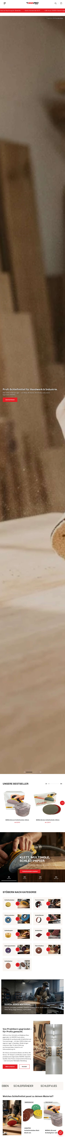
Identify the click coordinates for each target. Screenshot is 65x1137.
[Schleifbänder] (54, 918)
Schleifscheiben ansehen (30, 871)
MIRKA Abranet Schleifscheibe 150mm (17, 820)
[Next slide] (62, 803)
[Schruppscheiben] (24, 949)
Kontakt (24, 1066)
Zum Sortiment (10, 399)
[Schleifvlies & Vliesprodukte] (54, 934)
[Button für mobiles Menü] (5, 3)
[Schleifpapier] (24, 934)
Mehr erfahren (60, 18)
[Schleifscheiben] (24, 903)
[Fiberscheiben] (54, 949)
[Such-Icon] (55, 3)
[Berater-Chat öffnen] (60, 1132)
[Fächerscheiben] (24, 918)
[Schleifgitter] (24, 964)
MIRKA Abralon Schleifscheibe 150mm (47, 820)
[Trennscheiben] (54, 903)
